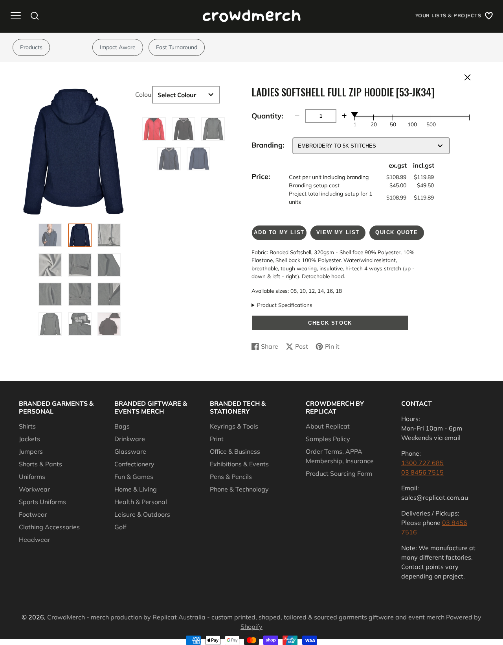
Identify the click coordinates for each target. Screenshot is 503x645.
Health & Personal (140, 502)
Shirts (27, 426)
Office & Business (235, 451)
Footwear (33, 514)
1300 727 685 (422, 463)
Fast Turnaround (176, 47)
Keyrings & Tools (234, 426)
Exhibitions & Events (239, 464)
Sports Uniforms (42, 502)
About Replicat (328, 426)
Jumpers (31, 451)
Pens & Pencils (231, 477)
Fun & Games (133, 477)
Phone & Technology (239, 489)
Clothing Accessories (49, 527)
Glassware (130, 451)
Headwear (34, 539)
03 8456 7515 (422, 472)
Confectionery (134, 464)
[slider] (355, 114)
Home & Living (135, 489)
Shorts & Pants (40, 464)
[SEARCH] (34, 15)
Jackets (29, 439)
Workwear (34, 489)
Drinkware (129, 439)
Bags (122, 426)
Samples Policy (328, 439)
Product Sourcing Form (339, 473)
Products (31, 47)
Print (217, 439)
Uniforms (32, 477)
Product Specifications (284, 304)
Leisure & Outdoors (142, 514)
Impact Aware (118, 47)
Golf (120, 527)
